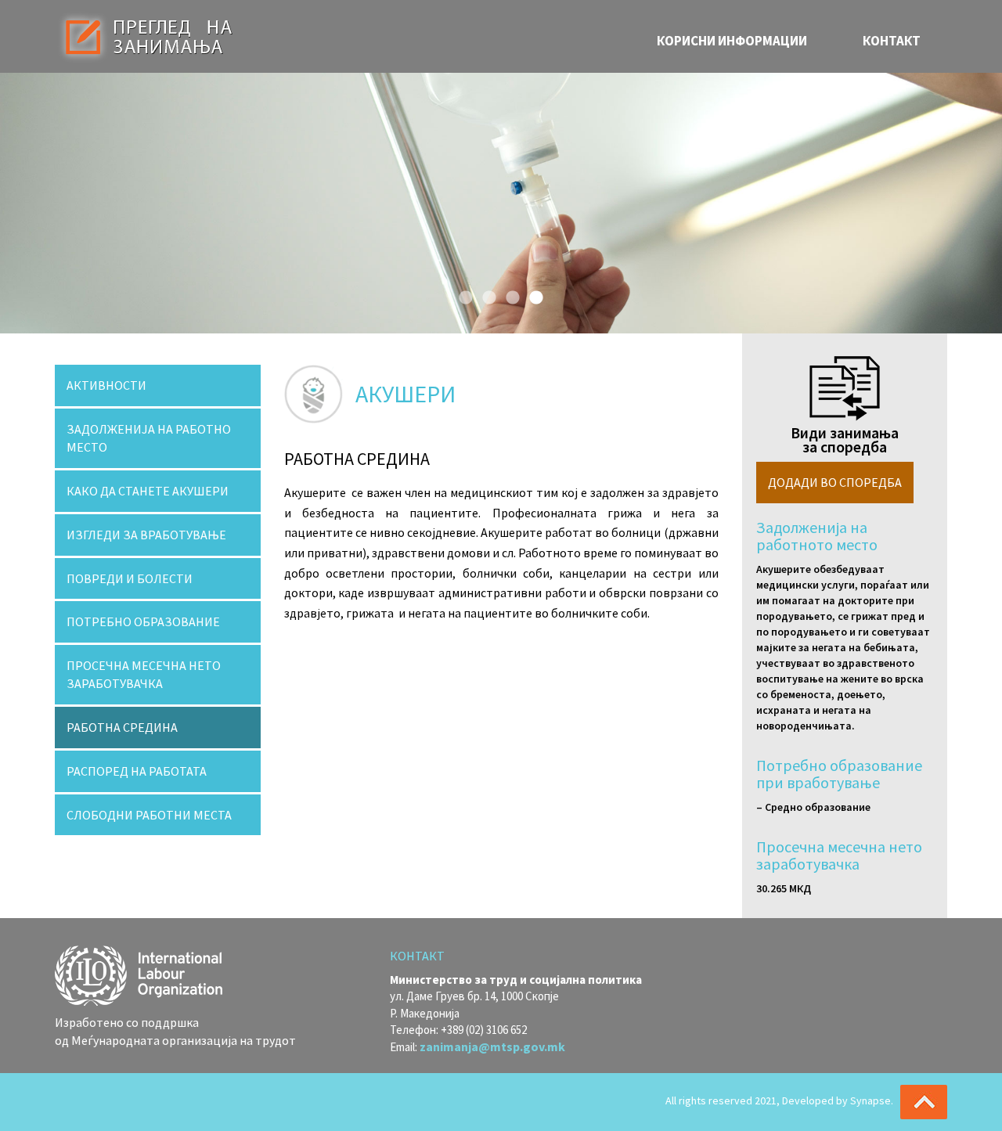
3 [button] (509, 294)
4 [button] (532, 294)
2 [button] (485, 294)
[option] (501, 203)
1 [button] (462, 294)
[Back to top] (923, 1102)
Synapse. (871, 1100)
